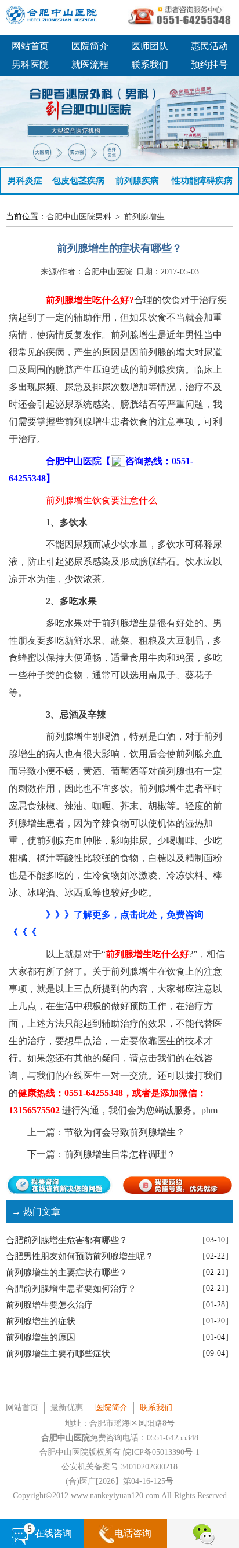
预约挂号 (209, 64)
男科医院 (30, 64)
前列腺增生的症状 (40, 1321)
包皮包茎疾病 (78, 180)
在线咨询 (53, 1533)
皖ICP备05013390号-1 (161, 1452)
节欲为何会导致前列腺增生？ (124, 1132)
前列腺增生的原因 (40, 1337)
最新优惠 (66, 1407)
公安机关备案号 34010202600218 (119, 1466)
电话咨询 (132, 1533)
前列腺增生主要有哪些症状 (58, 1353)
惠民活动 (209, 46)
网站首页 (30, 46)
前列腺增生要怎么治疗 (49, 1305)
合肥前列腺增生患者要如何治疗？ (71, 1288)
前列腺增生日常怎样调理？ (120, 1154)
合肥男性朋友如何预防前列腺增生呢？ (80, 1256)
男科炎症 (25, 180)
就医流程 (89, 64)
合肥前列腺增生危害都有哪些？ (67, 1240)
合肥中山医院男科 (78, 216)
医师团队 (149, 46)
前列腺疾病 (137, 180)
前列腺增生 (144, 216)
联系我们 (149, 64)
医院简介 (89, 46)
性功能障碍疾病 (202, 180)
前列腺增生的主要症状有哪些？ (67, 1272)
